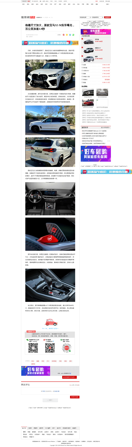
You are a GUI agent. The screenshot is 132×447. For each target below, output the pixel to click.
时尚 (46, 4)
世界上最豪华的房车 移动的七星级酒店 (93, 133)
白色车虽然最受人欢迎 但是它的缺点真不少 (94, 136)
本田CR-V (98, 48)
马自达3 (49, 434)
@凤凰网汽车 (66, 373)
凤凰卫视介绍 (96, 441)
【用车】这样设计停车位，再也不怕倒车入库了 (95, 115)
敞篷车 (74, 428)
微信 (47, 1)
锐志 (75, 432)
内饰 (65, 361)
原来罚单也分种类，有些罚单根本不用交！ (94, 143)
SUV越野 (47, 428)
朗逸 (84, 82)
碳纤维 (33, 364)
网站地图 (108, 1)
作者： (59, 373)
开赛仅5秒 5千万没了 (88, 138)
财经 (33, 4)
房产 (55, 4)
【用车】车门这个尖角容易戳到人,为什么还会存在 (96, 111)
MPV (53, 428)
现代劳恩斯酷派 (69, 434)
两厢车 (36, 428)
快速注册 (102, 1)
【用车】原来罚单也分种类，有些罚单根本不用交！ (96, 120)
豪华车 (41, 428)
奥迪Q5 (85, 79)
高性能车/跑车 (67, 428)
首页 (23, 4)
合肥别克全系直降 (88, 107)
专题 (55, 1)
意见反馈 (89, 441)
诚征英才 (64, 441)
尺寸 (48, 361)
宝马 (53, 94)
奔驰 (46, 56)
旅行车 (59, 428)
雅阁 (24, 432)
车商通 (60, 1)
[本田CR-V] (88, 50)
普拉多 (25, 434)
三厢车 (30, 428)
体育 (42, 4)
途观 (84, 64)
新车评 (31, 36)
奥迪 (38, 56)
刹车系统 (54, 361)
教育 (69, 4)
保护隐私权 (71, 441)
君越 (43, 434)
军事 (83, 4)
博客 (87, 4)
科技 (60, 4)
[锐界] (88, 59)
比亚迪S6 (60, 434)
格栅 (38, 361)
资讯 (28, 4)
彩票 (92, 4)
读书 (65, 4)
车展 (51, 1)
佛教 (97, 4)
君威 (29, 432)
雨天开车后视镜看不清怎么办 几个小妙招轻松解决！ (94, 131)
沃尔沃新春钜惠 (102, 97)
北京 (29, 1)
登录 (97, 1)
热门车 (24, 428)
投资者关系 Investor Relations (48, 441)
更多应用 (36, 1)
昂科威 (85, 67)
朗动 (54, 434)
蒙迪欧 (34, 432)
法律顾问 (83, 441)
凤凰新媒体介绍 (36, 441)
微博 (44, 1)
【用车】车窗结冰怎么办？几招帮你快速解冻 (94, 122)
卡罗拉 (31, 434)
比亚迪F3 (37, 434)
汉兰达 (97, 39)
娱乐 (37, 4)
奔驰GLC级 (86, 76)
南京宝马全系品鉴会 (102, 107)
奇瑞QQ (25, 437)
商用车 (65, 1)
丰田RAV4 (86, 70)
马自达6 (63, 432)
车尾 (60, 361)
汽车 (51, 4)
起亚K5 (57, 432)
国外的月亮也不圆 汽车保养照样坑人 (92, 141)
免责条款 (77, 441)
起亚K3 (47, 432)
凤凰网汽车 (27, 17)
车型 (43, 361)
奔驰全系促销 (88, 97)
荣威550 (31, 437)
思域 (52, 432)
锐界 (96, 56)
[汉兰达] (88, 42)
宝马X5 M (51, 50)
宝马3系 (40, 432)
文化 (74, 4)
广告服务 (59, 441)
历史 (78, 4)
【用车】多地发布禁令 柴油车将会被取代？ (94, 113)
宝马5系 (70, 432)
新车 (71, 361)
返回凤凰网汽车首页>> (69, 377)
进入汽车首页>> (105, 127)
